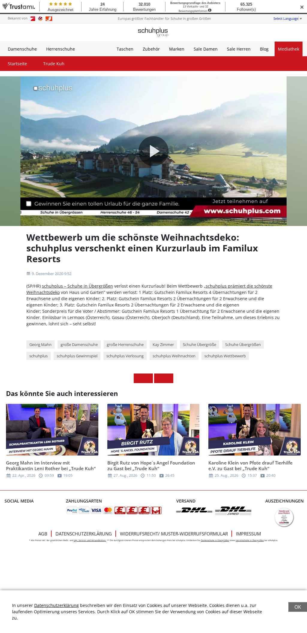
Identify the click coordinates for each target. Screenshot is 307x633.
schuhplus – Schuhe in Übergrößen (77, 286)
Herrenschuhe (60, 49)
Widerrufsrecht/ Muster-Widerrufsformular (174, 534)
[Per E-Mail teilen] (168, 378)
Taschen (125, 49)
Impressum (248, 534)
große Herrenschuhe (125, 344)
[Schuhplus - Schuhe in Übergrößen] (153, 32)
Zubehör (151, 49)
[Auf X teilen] (148, 378)
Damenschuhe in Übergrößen (215, 540)
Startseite (17, 63)
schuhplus (38, 356)
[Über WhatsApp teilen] (159, 378)
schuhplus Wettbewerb (225, 356)
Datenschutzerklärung (83, 534)
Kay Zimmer (163, 344)
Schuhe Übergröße (199, 344)
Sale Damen (206, 49)
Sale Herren (239, 49)
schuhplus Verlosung (125, 356)
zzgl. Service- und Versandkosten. (90, 540)
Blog (264, 49)
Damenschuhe (22, 49)
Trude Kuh (53, 63)
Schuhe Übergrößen (243, 344)
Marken (176, 49)
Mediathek (288, 49)
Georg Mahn (40, 344)
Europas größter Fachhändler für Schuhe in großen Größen (164, 18)
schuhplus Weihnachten (174, 356)
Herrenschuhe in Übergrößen (250, 540)
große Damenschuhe (79, 344)
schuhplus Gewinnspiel (77, 356)
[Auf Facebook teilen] (138, 378)
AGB (42, 534)
